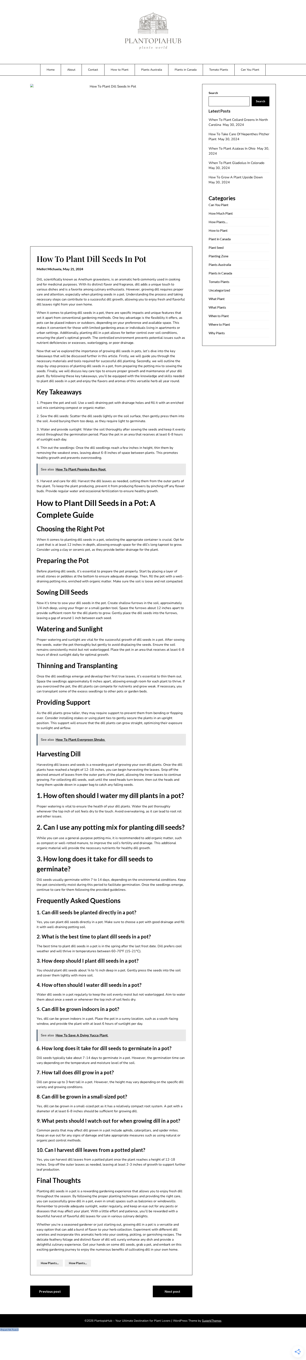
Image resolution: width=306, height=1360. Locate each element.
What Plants (217, 307)
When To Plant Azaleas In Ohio (232, 148)
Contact (93, 70)
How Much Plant (221, 213)
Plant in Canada (220, 239)
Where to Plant (219, 324)
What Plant (217, 299)
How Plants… (218, 222)
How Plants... (50, 1263)
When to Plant (219, 316)
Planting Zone (218, 256)
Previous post (50, 1291)
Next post (172, 1291)
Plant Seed (216, 247)
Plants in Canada (186, 70)
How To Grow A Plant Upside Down (236, 177)
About (71, 70)
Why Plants (217, 333)
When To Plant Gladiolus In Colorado (237, 163)
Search (213, 93)
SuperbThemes (211, 1321)
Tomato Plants (218, 70)
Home (51, 70)
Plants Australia (151, 70)
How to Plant (119, 70)
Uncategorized (219, 290)
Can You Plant (250, 70)
